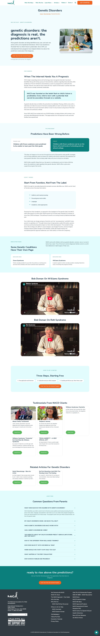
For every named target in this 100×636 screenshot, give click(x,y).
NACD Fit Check (55, 595)
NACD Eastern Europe (58, 611)
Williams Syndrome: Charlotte (75, 407)
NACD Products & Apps (79, 599)
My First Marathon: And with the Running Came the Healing (49, 472)
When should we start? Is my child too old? (40, 550)
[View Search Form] (75, 2)
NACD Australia (56, 609)
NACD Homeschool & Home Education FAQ (80, 607)
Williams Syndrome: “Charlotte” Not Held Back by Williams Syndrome (23, 440)
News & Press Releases (79, 615)
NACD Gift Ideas (77, 602)
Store (69, 2)
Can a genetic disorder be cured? (36, 530)
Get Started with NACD (57, 592)
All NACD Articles (78, 617)
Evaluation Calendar (56, 619)
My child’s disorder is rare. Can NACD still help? (41, 521)
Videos (63, 2)
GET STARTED (85, 3)
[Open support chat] (96, 632)
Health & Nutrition (78, 613)
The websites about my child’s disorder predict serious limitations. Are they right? (48, 535)
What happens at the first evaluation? (38, 554)
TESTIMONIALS (55, 614)
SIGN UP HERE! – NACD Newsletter (82, 595)
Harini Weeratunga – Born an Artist (22, 472)
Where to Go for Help (57, 607)
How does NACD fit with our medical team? (39, 545)
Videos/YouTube (55, 617)
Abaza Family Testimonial (21, 421)
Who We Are (39, 3)
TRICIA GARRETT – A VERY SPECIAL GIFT (48, 439)
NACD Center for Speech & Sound (82, 611)
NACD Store (76, 597)
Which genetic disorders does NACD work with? (41, 525)
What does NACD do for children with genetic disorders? (44, 508)
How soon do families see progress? (37, 559)
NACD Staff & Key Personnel (60, 604)
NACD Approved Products (80, 604)
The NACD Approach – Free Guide (60, 597)
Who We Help (55, 599)
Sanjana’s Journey (44, 421)
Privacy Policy (55, 621)
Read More (17, 432)
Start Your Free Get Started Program (22, 56)
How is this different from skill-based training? (41, 540)
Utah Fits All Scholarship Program (82, 592)
